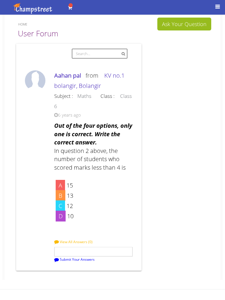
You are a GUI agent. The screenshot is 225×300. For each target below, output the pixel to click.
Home (22, 24)
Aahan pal (69, 75)
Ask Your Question (184, 24)
